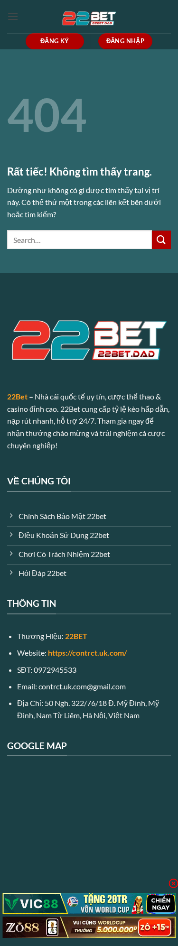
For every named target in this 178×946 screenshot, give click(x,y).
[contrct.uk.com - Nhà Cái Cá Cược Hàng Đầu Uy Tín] (89, 16)
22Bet (17, 396)
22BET (76, 635)
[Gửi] (161, 240)
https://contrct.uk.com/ (87, 652)
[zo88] (89, 927)
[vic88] (89, 903)
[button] (13, 16)
